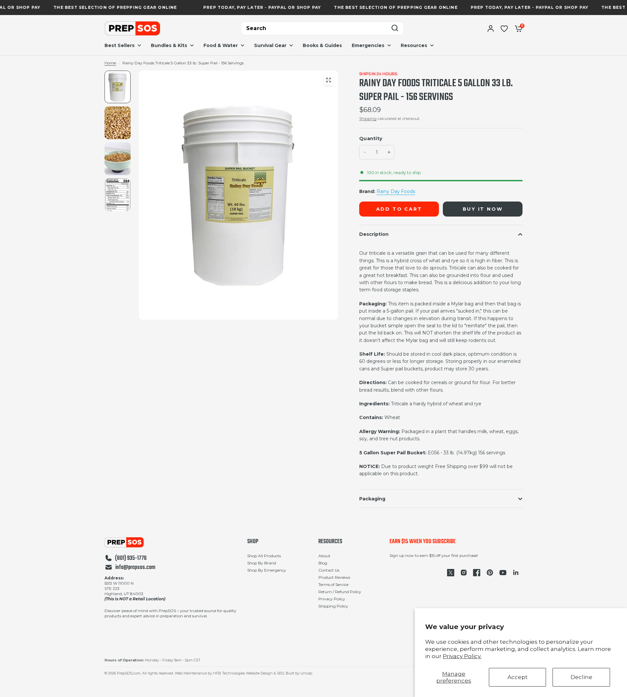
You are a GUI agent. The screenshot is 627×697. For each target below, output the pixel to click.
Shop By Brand (261, 562)
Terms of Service (333, 584)
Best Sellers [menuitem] (119, 45)
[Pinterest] (489, 572)
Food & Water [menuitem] (220, 45)
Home (110, 62)
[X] (450, 572)
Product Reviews (334, 577)
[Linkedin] (515, 572)
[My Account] (490, 28)
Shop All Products (264, 555)
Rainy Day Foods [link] (396, 191)
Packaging (372, 499)
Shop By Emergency (266, 570)
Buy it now (483, 209)
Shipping (368, 118)
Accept (517, 677)
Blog (322, 562)
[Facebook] (476, 572)
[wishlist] (504, 28)
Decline (581, 677)
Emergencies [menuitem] (368, 45)
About (324, 555)
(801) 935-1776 (131, 558)
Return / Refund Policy (339, 591)
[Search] (395, 28)
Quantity (370, 138)
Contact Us (328, 570)
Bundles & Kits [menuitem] (169, 45)
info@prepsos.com (135, 567)
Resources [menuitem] (414, 45)
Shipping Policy (333, 606)
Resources (330, 541)
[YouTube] (502, 572)
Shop (252, 541)
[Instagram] (463, 572)
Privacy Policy (331, 598)
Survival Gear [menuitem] (270, 45)
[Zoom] (328, 80)
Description (374, 234)
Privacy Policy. (462, 656)
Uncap (306, 673)
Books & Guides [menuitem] (322, 45)
